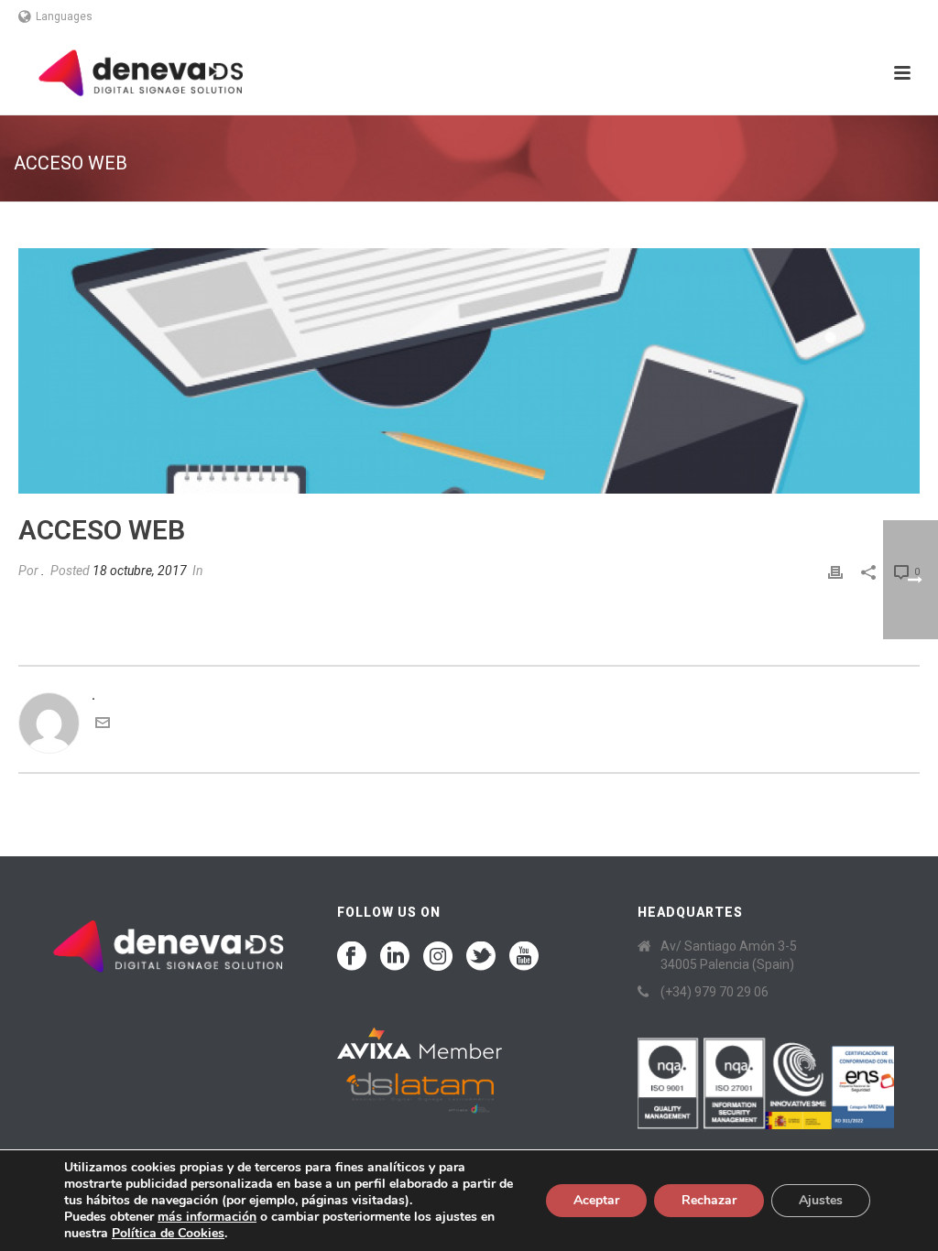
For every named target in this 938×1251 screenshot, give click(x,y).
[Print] (835, 571)
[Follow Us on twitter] (481, 957)
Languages (64, 16)
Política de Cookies (168, 1233)
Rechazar (709, 1200)
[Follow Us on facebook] (351, 957)
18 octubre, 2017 (140, 570)
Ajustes (821, 1200)
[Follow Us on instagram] (438, 957)
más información (207, 1216)
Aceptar (596, 1200)
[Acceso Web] (469, 371)
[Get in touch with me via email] (102, 725)
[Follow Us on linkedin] (394, 957)
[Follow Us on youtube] (524, 957)
